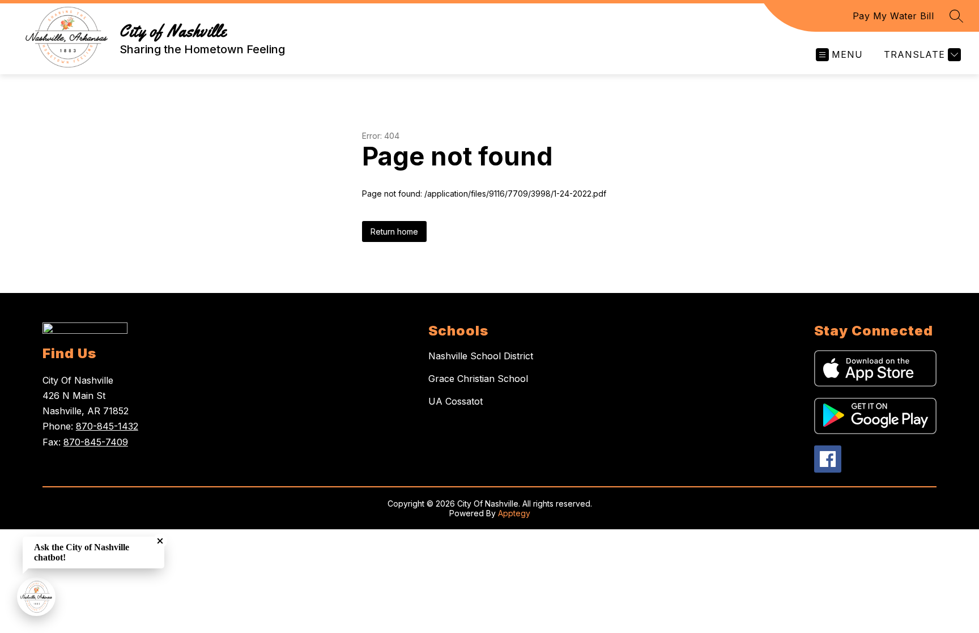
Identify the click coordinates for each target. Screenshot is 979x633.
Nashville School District (480, 356)
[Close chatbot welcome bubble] (160, 541)
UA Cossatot (455, 401)
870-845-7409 (95, 442)
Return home (394, 231)
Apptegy (514, 513)
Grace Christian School (478, 378)
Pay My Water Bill (893, 16)
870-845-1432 (107, 426)
